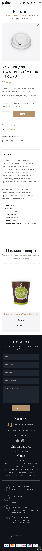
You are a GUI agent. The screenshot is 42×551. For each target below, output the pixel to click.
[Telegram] (25, 3)
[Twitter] (7, 140)
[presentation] (4, 302)
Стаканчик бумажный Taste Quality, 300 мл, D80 (35, 66)
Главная (7, 16)
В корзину (24, 114)
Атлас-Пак (11, 129)
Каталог (15, 16)
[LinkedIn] (22, 140)
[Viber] (29, 3)
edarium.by (27, 539)
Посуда (24, 16)
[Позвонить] (20, 3)
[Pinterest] (12, 140)
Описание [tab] (7, 154)
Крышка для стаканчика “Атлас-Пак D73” (38, 66)
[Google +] (17, 140)
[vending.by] (6, 3)
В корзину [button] (21, 326)
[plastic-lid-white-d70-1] (21, 42)
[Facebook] (3, 140)
